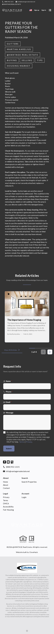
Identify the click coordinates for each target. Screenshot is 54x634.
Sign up (36, 10)
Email (9, 402)
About (6, 478)
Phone (9, 392)
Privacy (29, 442)
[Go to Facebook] (4, 461)
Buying (12, 60)
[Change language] (30, 10)
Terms (21, 442)
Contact (6, 488)
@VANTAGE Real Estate (22, 55)
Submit (9, 448)
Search (25, 478)
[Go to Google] (12, 461)
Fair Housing (8, 510)
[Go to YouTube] (8, 461)
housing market (18, 66)
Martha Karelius (19, 49)
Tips (40, 60)
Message (9, 413)
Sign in (43, 10)
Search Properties (29, 482)
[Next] (49, 351)
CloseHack (33, 552)
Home (5, 482)
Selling (27, 60)
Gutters (13, 44)
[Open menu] (50, 10)
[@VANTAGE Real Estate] (27, 524)
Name (9, 381)
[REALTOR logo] (31, 539)
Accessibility (8, 506)
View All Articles (10, 350)
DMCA (6, 503)
